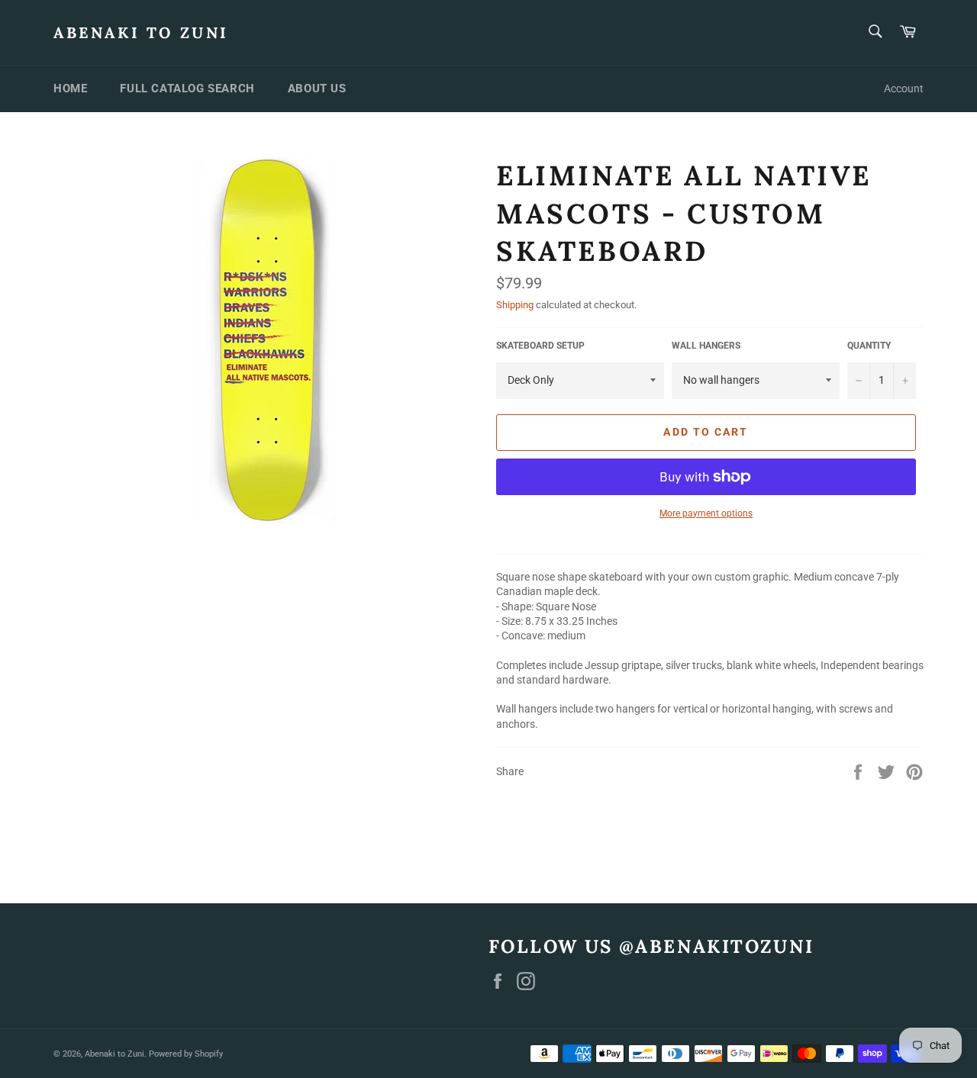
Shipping (515, 305)
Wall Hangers (706, 345)
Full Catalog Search (187, 88)
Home (70, 88)
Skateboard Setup (540, 345)
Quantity (869, 345)
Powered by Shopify (186, 1054)
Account (904, 88)
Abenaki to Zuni (141, 32)
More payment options (706, 513)
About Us (317, 88)
